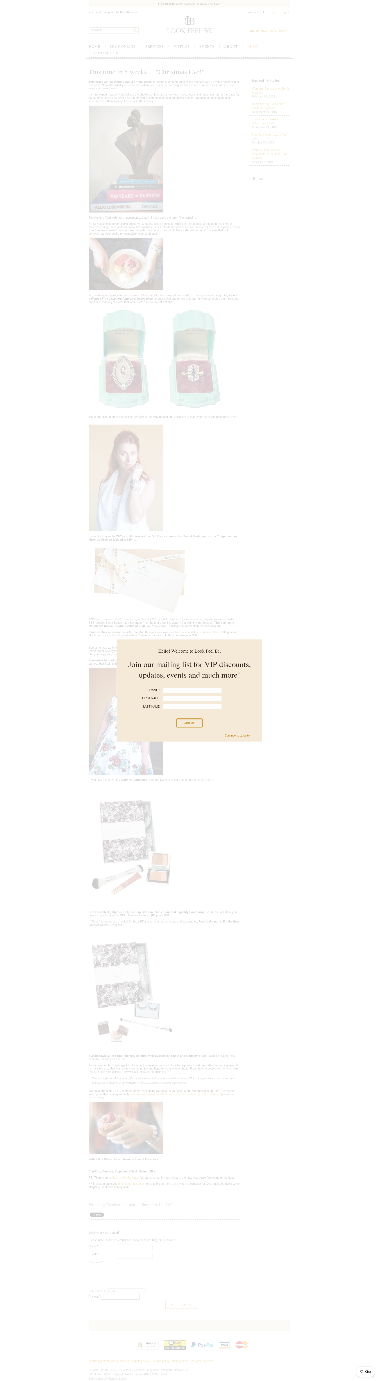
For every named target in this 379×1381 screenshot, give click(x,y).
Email (154, 690)
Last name (151, 706)
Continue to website (237, 735)
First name (151, 698)
